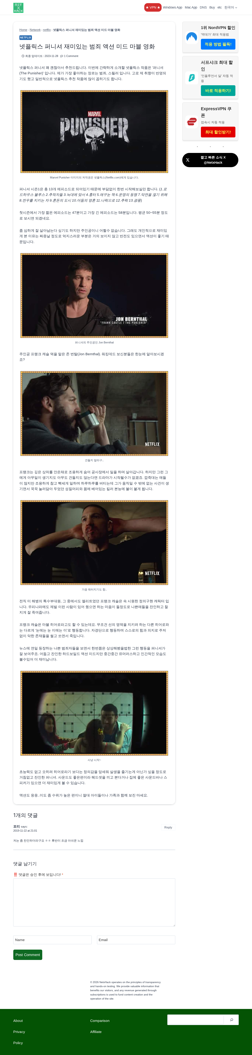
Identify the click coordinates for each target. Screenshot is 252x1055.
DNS (203, 7)
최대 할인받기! (218, 132)
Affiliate (96, 1032)
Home (23, 29)
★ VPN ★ (153, 7)
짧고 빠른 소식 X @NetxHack (213, 160)
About (18, 1021)
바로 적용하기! (218, 90)
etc (220, 7)
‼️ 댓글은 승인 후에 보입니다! (38, 875)
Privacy (19, 1032)
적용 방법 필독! (218, 44)
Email (103, 940)
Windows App (172, 7)
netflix (47, 29)
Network (35, 29)
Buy (212, 7)
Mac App (191, 7)
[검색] (232, 1019)
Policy (18, 1043)
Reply (168, 827)
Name (20, 940)
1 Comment (71, 56)
